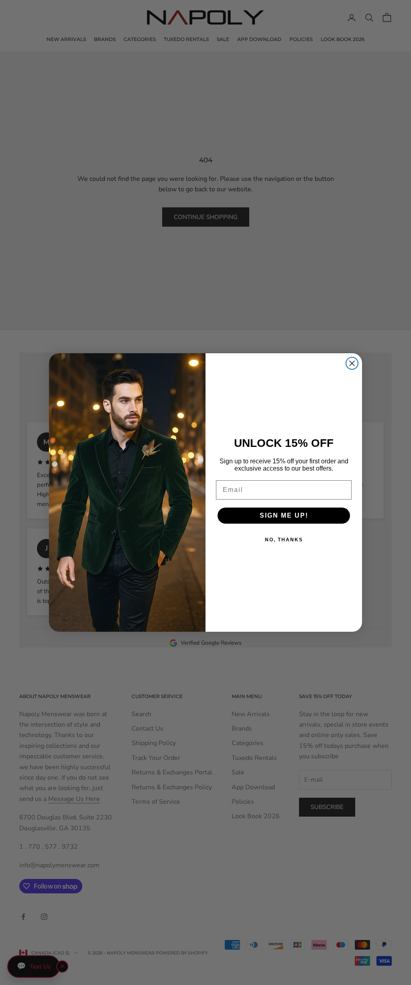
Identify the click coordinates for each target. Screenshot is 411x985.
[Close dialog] (352, 363)
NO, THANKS (284, 540)
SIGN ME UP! (284, 515)
